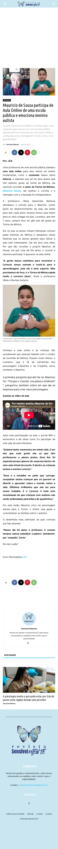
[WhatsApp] (34, 152)
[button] (4, 4)
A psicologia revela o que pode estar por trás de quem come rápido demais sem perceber (28, 698)
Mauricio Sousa (12, 190)
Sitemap (30, 814)
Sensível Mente (12, 144)
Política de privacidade (15, 814)
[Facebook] (14, 152)
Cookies (39, 814)
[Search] (54, 4)
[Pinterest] (27, 152)
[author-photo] (29, 625)
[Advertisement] (29, 38)
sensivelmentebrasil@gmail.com (33, 785)
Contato (48, 814)
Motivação (7, 100)
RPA (25, 557)
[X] (21, 152)
